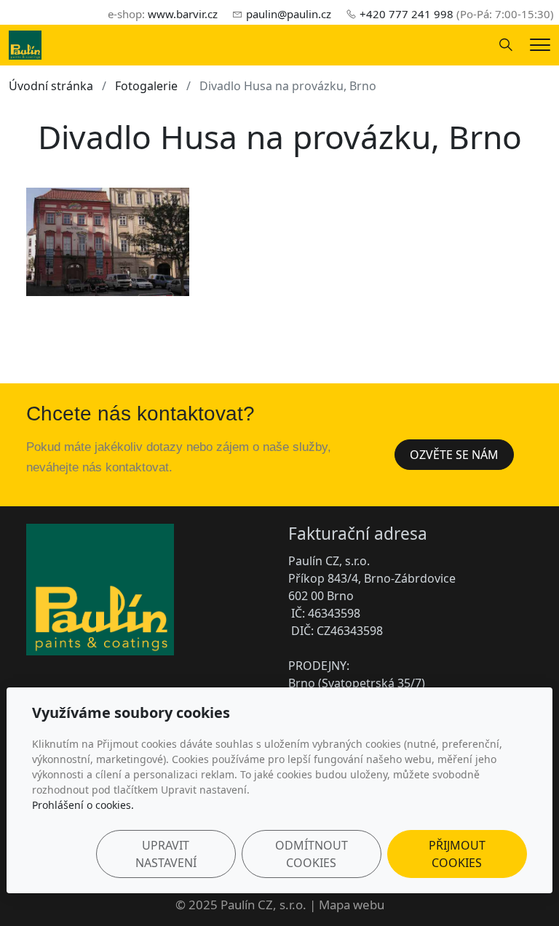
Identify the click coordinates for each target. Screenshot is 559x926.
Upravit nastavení (166, 854)
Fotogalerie (146, 86)
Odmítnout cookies (311, 854)
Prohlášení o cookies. (83, 805)
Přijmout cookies (457, 854)
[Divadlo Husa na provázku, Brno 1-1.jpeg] (107, 242)
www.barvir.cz (183, 14)
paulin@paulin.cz (288, 14)
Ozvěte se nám (454, 455)
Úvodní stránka (51, 86)
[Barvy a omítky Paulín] (25, 44)
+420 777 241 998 (406, 14)
